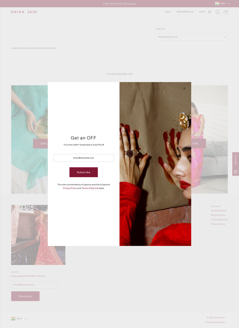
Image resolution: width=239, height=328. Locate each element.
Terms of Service (90, 188)
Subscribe (83, 172)
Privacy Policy (70, 188)
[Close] (184, 88)
